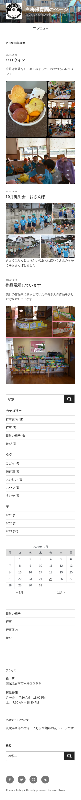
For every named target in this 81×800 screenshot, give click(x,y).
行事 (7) (11, 427)
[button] (26, 109)
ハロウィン (15, 60)
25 (50, 579)
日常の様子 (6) (15, 435)
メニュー (42, 28)
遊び (9, 637)
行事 (9, 621)
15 (19, 572)
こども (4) (12, 463)
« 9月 (19, 592)
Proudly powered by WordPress (45, 790)
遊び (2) (11, 443)
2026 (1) (11, 515)
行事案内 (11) (14, 419)
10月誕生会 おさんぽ (25, 196)
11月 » (61, 592)
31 (40, 585)
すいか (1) (12, 495)
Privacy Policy (14, 790)
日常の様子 (13, 613)
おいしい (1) (14, 479)
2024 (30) (12, 531)
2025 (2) (11, 523)
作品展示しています (23, 285)
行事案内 (12, 629)
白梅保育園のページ (46, 9)
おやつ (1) (12, 487)
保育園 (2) (12, 471)
